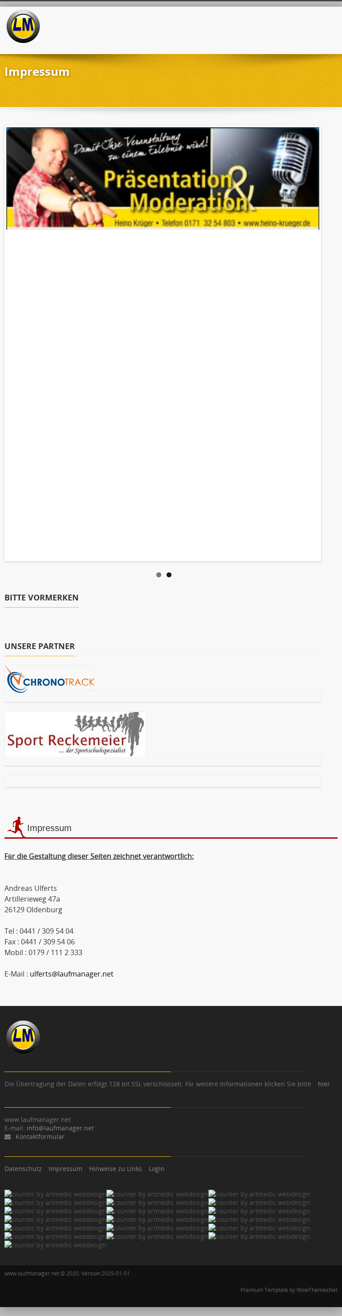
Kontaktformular (40, 1136)
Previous (13, 341)
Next (312, 341)
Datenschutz (23, 1168)
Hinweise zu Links (115, 1168)
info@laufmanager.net (60, 1128)
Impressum (65, 1168)
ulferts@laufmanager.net (72, 974)
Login (157, 1168)
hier (324, 1084)
